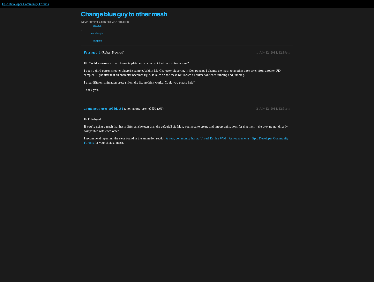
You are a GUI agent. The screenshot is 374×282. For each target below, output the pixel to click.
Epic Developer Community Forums (25, 4)
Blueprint (97, 40)
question (97, 25)
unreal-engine (97, 33)
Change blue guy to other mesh (124, 14)
